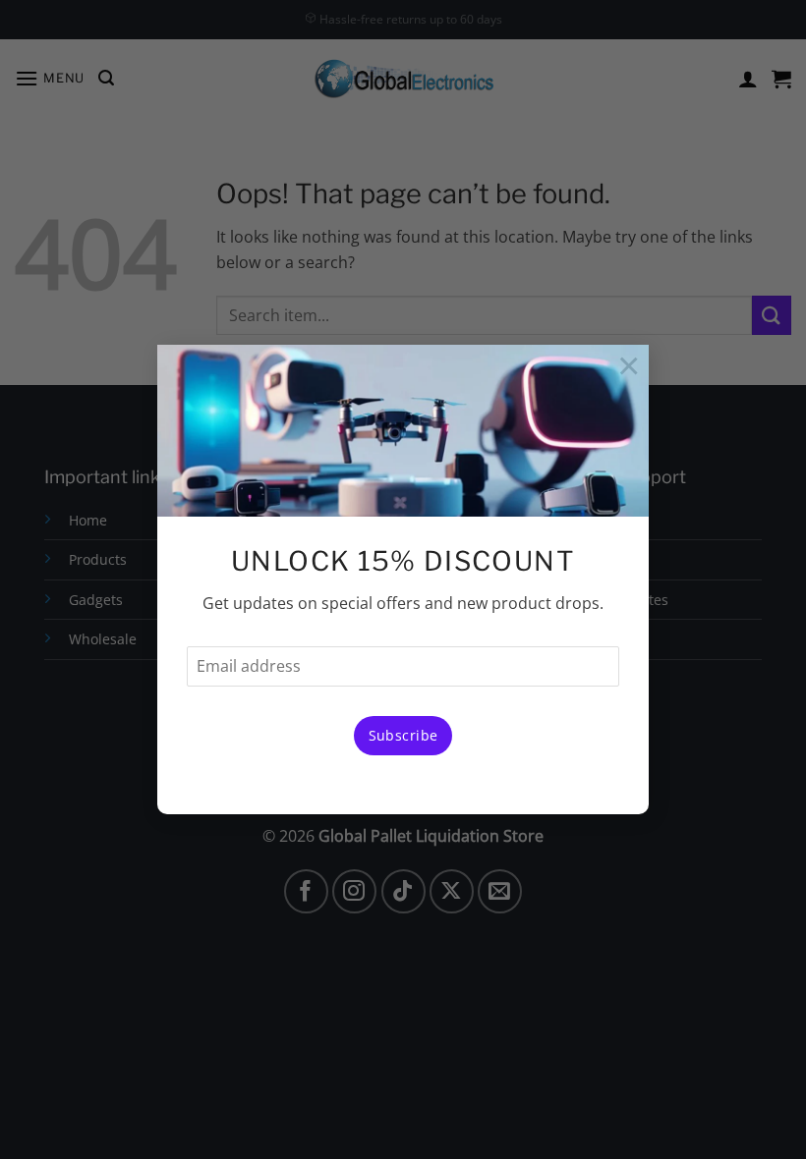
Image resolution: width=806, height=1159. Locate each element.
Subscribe (403, 735)
